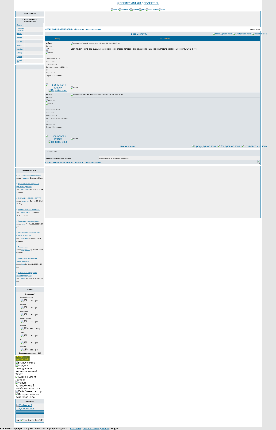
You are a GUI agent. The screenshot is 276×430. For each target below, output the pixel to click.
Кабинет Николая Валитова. (29, 209)
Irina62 (19, 34)
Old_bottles (25, 189)
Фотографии (23, 247)
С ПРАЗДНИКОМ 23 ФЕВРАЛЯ (29, 198)
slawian (20, 49)
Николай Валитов (20, 29)
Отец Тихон (26, 212)
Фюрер (19, 37)
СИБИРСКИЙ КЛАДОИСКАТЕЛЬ (59, 29)
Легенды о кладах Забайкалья (29, 175)
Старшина (25, 178)
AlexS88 (24, 238)
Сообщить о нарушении (96, 428)
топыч (23, 224)
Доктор (19, 25)
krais (23, 264)
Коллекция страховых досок (28, 221)
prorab (19, 45)
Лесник (20, 41)
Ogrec (19, 57)
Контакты (75, 428)
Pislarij (19, 53)
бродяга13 (25, 201)
